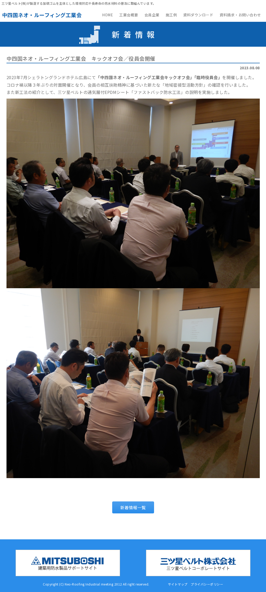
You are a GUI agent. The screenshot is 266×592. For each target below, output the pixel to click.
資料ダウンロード (198, 14)
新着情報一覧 (133, 507)
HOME (107, 14)
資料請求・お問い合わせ (240, 14)
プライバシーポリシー (207, 584)
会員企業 (151, 14)
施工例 (171, 14)
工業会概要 (128, 14)
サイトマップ (178, 584)
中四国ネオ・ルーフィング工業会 (42, 15)
